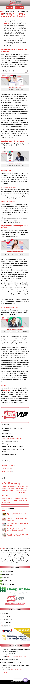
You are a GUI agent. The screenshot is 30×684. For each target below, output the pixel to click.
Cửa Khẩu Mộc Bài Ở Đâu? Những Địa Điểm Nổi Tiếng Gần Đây (17, 534)
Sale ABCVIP (7, 492)
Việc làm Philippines (15, 498)
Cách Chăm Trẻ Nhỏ (21, 486)
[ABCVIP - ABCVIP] (15, 2)
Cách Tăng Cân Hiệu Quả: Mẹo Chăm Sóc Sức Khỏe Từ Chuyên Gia (17, 529)
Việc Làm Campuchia (6, 498)
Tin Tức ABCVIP (6, 472)
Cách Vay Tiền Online (14, 488)
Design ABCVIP (11, 490)
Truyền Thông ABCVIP (13, 495)
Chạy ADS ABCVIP (13, 486)
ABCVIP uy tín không (6, 486)
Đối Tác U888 (7, 502)
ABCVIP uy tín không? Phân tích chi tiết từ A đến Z (16, 514)
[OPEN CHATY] (25, 680)
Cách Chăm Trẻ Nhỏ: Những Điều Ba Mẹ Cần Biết (17, 519)
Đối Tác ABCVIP (6, 468)
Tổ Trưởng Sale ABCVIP (22, 495)
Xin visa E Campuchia (23, 498)
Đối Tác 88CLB (5, 500)
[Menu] (3, 3)
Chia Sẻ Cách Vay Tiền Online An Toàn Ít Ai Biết (17, 524)
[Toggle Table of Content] (25, 71)
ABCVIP (2, 11)
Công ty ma (21, 488)
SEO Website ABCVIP (15, 492)
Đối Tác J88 (21, 500)
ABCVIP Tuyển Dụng (7, 465)
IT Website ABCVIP (18, 490)
